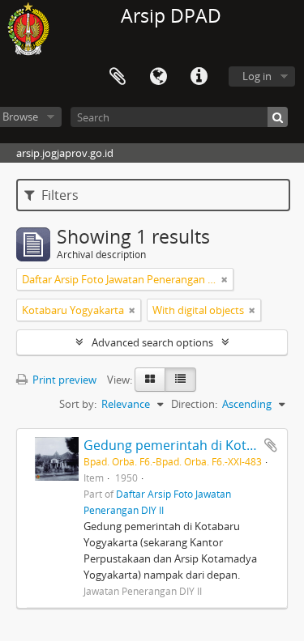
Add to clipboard (271, 445)
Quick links (198, 77)
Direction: (194, 404)
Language (158, 77)
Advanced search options (152, 342)
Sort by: (77, 404)
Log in (257, 76)
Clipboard (117, 77)
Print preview (63, 379)
